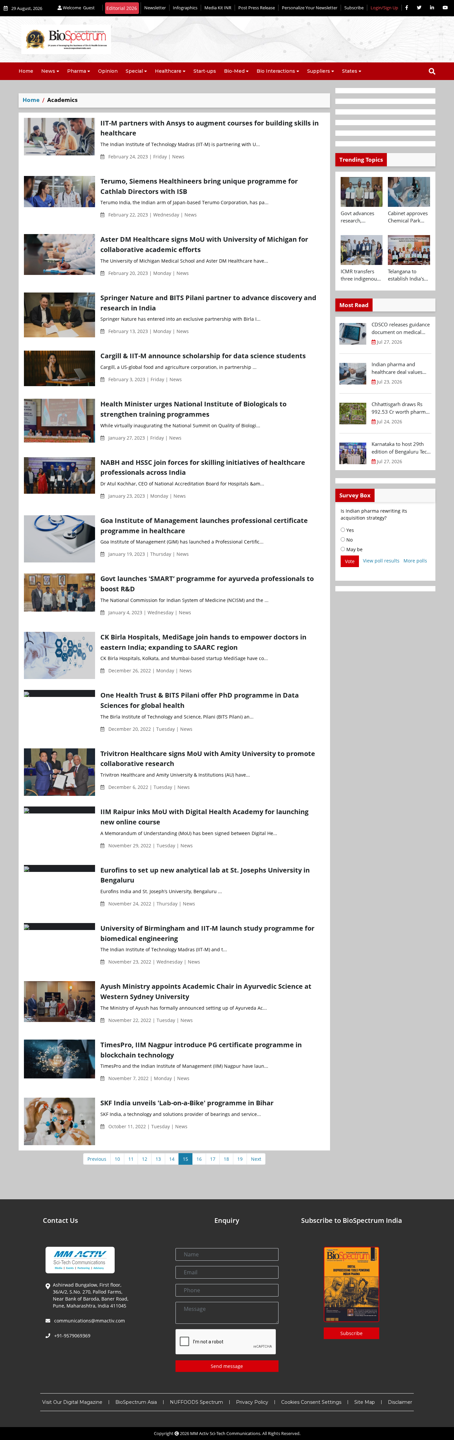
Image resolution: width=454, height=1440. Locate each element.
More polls (415, 560)
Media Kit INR (217, 8)
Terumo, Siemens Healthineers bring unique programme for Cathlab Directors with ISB (199, 186)
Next (256, 1159)
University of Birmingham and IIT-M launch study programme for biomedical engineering (207, 933)
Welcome (78, 8)
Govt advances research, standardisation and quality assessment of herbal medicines (360, 217)
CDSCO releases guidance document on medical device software (401, 328)
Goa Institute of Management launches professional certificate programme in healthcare (204, 525)
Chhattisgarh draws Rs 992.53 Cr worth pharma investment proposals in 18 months (400, 408)
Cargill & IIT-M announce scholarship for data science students (203, 355)
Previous (96, 1159)
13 (158, 1159)
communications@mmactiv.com (89, 1320)
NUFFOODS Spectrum (196, 1402)
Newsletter (155, 8)
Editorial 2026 (121, 8)
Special (134, 71)
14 (171, 1159)
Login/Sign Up (384, 8)
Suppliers (318, 71)
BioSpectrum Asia (136, 1402)
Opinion (108, 71)
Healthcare (168, 71)
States (349, 71)
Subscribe (354, 8)
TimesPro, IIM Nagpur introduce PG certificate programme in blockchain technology (201, 1049)
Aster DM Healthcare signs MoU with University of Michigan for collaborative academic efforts (204, 244)
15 (185, 1159)
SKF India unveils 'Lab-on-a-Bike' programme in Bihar (187, 1102)
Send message (227, 1366)
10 (117, 1159)
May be (354, 549)
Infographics (185, 8)
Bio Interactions (276, 71)
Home (26, 71)
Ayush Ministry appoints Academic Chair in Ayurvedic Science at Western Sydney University (205, 991)
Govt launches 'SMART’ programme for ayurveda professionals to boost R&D (207, 583)
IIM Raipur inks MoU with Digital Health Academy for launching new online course (204, 816)
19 (240, 1159)
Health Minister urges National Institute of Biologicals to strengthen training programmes (193, 409)
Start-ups (204, 71)
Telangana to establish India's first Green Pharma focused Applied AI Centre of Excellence (408, 275)
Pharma (76, 71)
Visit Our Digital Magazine (72, 1402)
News (48, 71)
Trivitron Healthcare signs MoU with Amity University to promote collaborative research (207, 758)
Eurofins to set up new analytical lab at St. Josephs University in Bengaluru (205, 875)
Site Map (364, 1402)
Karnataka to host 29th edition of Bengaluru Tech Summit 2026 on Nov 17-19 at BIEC (401, 448)
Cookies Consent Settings (311, 1402)
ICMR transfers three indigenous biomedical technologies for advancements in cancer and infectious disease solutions (361, 275)
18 (226, 1159)
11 (131, 1159)
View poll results (381, 560)
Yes (349, 530)
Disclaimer (400, 1402)
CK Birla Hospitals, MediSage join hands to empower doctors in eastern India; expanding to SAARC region (203, 642)
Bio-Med (234, 71)
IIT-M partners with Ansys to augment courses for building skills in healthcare (209, 128)
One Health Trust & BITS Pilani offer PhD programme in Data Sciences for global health (199, 700)
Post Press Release (256, 8)
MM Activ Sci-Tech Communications (225, 1433)
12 (144, 1159)
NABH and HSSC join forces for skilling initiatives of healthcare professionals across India (202, 467)
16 (199, 1159)
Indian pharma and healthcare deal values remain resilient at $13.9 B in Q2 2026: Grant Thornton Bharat (400, 368)
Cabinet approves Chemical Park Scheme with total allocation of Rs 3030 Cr (408, 217)
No (349, 540)
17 (212, 1159)
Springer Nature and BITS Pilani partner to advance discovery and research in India (208, 302)
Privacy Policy (252, 1402)
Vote (350, 561)
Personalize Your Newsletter (309, 8)
